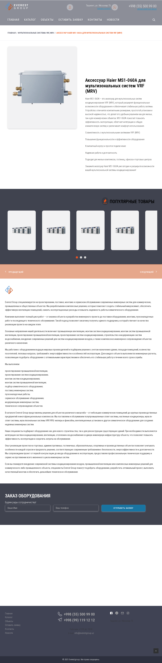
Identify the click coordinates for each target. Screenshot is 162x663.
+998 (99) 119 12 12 (79, 620)
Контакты (95, 19)
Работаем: (74, 629)
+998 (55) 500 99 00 (79, 614)
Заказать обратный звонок (147, 9)
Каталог (30, 19)
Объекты (47, 19)
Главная (13, 19)
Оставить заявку (70, 19)
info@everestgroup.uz (84, 633)
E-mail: (71, 633)
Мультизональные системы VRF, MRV (36, 33)
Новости (113, 19)
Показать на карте (104, 8)
